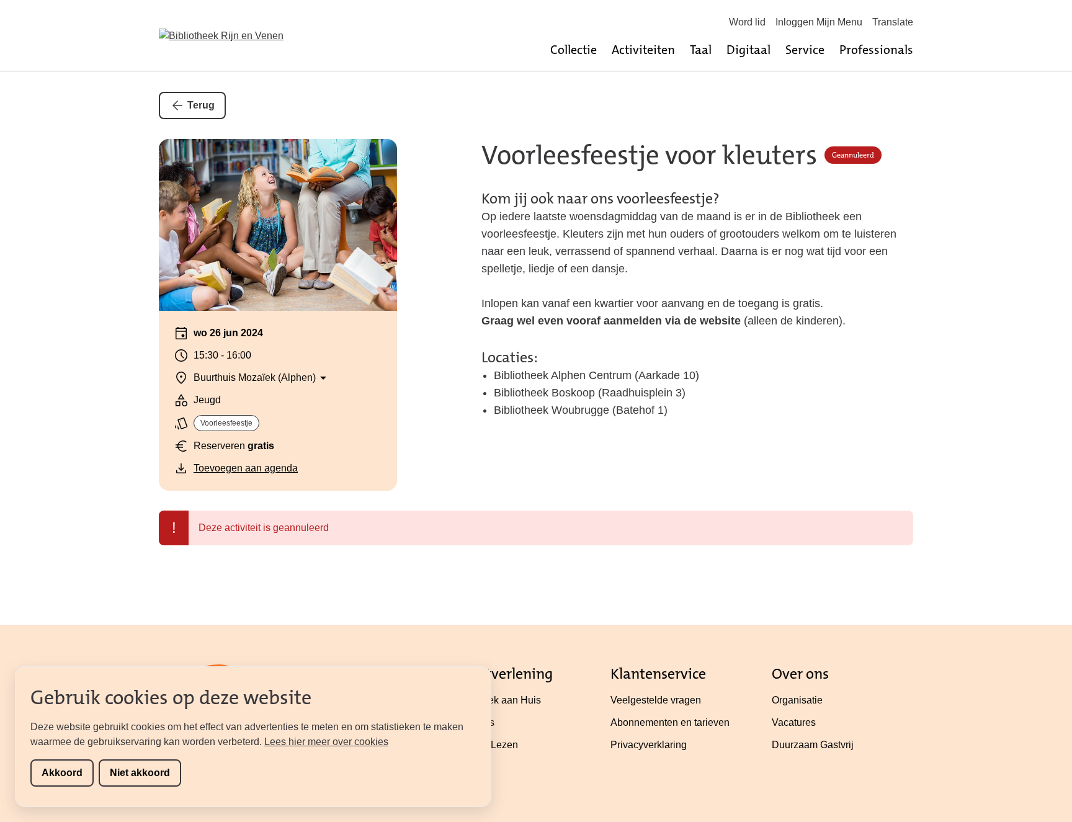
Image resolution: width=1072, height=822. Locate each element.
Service (804, 49)
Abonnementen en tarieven (670, 722)
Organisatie (797, 700)
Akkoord (62, 772)
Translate (892, 22)
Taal (701, 49)
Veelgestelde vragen (655, 700)
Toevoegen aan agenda (246, 468)
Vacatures (794, 722)
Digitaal (748, 49)
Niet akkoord (140, 772)
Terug (201, 105)
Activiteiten (643, 49)
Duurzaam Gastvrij (813, 744)
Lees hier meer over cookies (326, 741)
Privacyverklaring (648, 744)
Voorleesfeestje (226, 423)
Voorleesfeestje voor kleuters (649, 155)
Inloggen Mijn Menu (818, 22)
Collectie (573, 49)
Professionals (876, 49)
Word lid (747, 22)
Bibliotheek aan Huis (495, 700)
